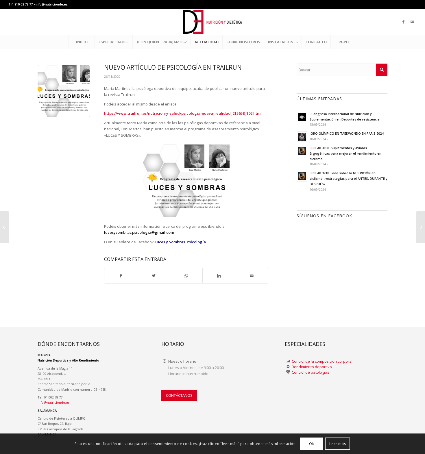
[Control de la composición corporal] (288, 361)
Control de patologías (310, 372)
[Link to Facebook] (403, 21)
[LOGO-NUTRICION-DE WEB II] (213, 22)
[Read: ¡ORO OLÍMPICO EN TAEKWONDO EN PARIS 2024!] (302, 136)
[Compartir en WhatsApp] (186, 275)
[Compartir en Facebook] (120, 275)
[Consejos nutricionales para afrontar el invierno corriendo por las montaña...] (4, 227)
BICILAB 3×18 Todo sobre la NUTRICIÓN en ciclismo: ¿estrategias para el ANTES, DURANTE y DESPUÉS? (348, 178)
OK (311, 443)
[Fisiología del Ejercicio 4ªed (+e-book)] (420, 227)
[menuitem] (82, 42)
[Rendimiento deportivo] (288, 367)
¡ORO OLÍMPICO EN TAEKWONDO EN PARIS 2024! (347, 133)
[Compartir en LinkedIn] (219, 275)
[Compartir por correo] (251, 275)
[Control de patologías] (288, 372)
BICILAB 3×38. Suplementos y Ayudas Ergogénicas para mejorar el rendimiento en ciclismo (345, 153)
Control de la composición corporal (322, 361)
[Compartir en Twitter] (153, 275)
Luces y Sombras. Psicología (180, 241)
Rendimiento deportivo (312, 366)
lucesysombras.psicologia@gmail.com (139, 232)
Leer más (337, 443)
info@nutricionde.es (52, 4)
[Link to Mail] (412, 21)
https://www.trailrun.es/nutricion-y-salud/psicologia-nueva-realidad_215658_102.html (183, 113)
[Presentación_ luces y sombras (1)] (64, 91)
